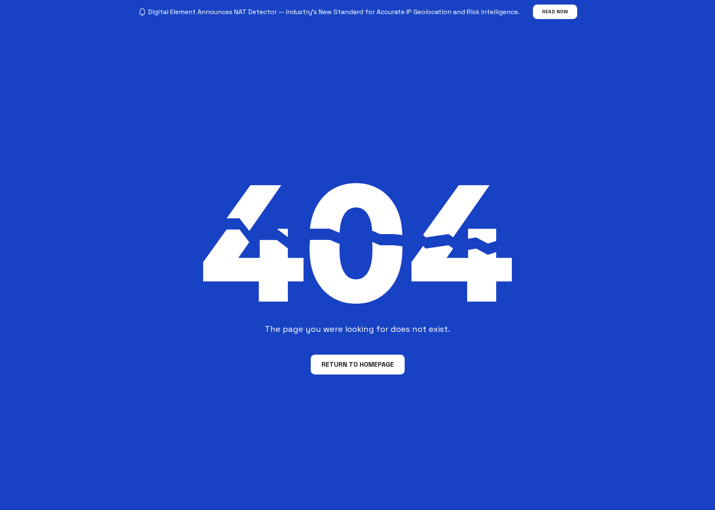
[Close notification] (702, 12)
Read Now (555, 11)
